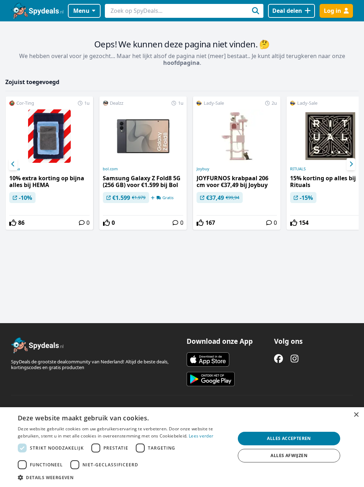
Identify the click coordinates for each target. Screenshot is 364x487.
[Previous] (13, 164)
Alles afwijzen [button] (289, 455)
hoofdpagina (181, 63)
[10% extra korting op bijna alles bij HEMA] (49, 163)
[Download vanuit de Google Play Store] (211, 379)
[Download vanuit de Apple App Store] (208, 359)
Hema (14, 168)
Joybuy (203, 168)
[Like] (12, 222)
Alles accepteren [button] (289, 438)
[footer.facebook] (278, 358)
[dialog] (182, 447)
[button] (123, 477)
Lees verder (201, 436)
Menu (81, 11)
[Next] (351, 164)
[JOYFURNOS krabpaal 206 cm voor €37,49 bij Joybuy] (236, 163)
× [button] (356, 415)
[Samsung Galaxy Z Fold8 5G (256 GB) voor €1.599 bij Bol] (143, 163)
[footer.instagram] (294, 358)
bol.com (110, 168)
